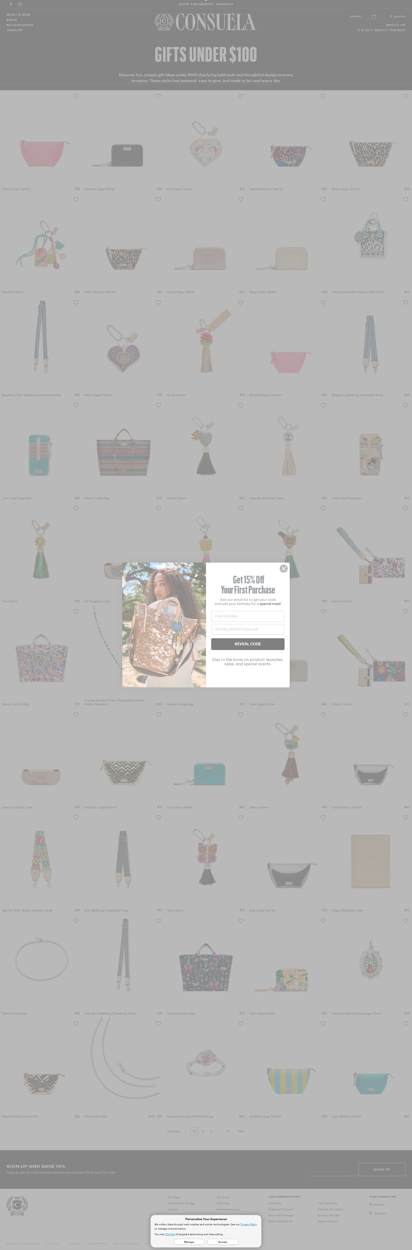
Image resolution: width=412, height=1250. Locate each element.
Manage (189, 1241)
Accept (222, 1241)
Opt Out (170, 1234)
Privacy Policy (249, 1224)
